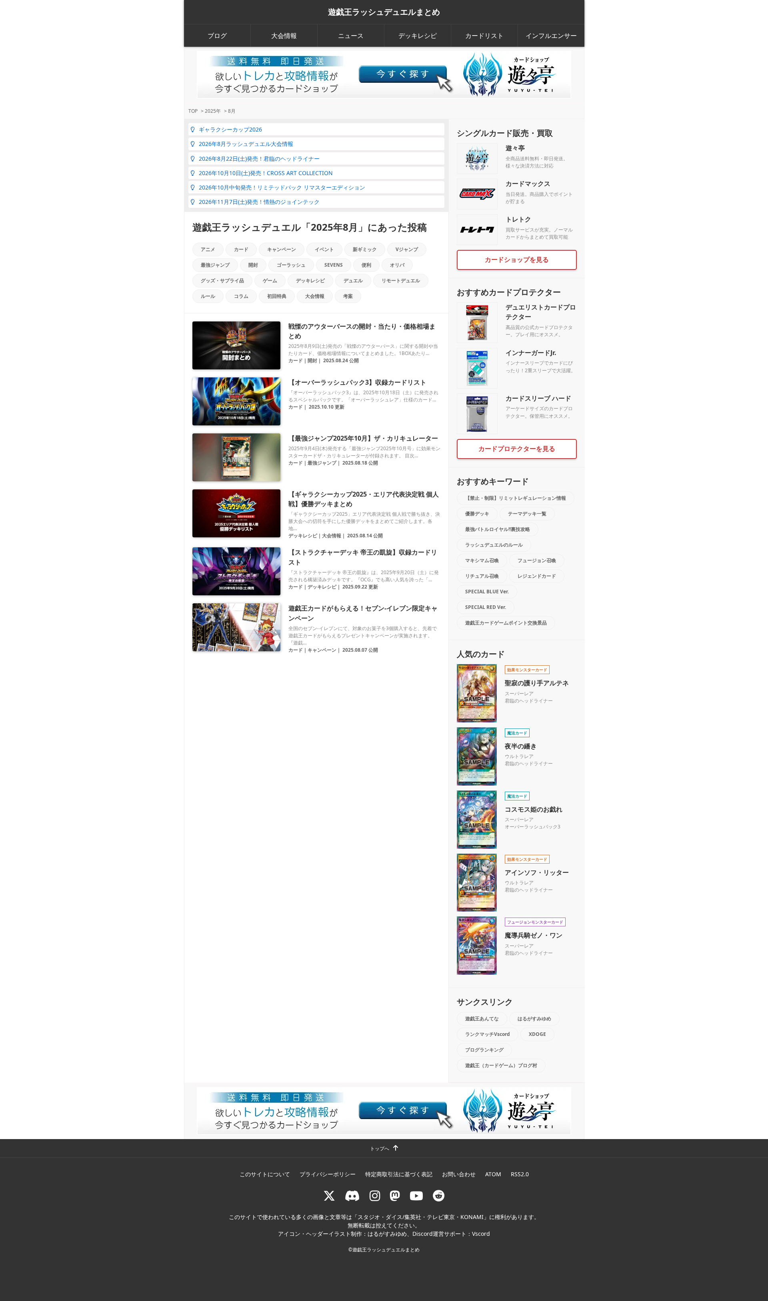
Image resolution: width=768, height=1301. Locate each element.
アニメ (208, 249)
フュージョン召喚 (537, 560)
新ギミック (365, 249)
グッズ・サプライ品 (222, 280)
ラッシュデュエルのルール (494, 544)
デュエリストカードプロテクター (541, 312)
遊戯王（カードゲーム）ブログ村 (501, 1065)
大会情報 (284, 35)
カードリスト (484, 35)
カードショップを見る (517, 259)
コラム (241, 296)
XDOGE (537, 1034)
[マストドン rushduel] (395, 1195)
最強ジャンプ (215, 264)
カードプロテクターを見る (516, 448)
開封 (253, 264)
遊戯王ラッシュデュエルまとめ (384, 12)
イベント (324, 249)
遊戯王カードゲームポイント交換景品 (506, 622)
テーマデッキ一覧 (527, 513)
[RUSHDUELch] (416, 1195)
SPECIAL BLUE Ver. (487, 591)
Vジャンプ (407, 249)
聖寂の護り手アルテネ (537, 682)
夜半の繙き (521, 746)
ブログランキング (484, 1049)
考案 (348, 296)
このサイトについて (265, 1174)
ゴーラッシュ (291, 264)
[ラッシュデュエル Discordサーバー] (352, 1195)
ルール (208, 296)
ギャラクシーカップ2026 (230, 129)
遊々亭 (515, 148)
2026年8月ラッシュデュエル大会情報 (246, 144)
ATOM (493, 1174)
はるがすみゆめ (534, 1018)
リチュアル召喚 (482, 576)
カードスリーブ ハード (538, 398)
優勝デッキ (477, 513)
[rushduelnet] (375, 1195)
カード (241, 249)
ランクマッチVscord (487, 1034)
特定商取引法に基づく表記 (398, 1174)
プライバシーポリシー (328, 1174)
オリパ (397, 264)
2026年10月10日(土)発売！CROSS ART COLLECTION (266, 173)
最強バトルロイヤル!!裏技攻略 (497, 529)
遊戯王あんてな (482, 1018)
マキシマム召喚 (482, 560)
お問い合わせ (459, 1174)
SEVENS (333, 264)
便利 (366, 264)
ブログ (217, 35)
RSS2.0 (520, 1174)
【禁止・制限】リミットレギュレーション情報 (515, 498)
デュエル (353, 280)
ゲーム (270, 280)
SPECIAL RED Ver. (485, 607)
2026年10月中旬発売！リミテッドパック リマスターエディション (282, 187)
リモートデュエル (401, 280)
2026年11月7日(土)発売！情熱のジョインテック (259, 202)
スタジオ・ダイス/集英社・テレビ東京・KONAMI (421, 1217)
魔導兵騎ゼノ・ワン (533, 935)
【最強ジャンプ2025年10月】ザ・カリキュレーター (363, 438)
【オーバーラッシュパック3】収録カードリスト (357, 382)
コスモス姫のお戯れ (533, 809)
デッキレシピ (417, 35)
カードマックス (528, 183)
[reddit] (439, 1195)
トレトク (518, 219)
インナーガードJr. (531, 352)
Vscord (481, 1233)
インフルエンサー (551, 35)
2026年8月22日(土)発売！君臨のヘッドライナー (259, 158)
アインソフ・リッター (537, 872)
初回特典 (276, 296)
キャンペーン (281, 249)
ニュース (351, 35)
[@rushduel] (329, 1195)
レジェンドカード (537, 576)
